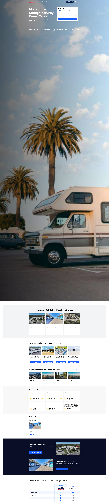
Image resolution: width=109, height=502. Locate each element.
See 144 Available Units (61, 362)
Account (77, 1)
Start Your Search (33, 332)
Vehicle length (62, 14)
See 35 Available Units (35, 362)
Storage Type (61, 10)
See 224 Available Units (74, 362)
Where (70, 10)
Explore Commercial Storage (35, 452)
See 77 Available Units (48, 362)
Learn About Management (61, 469)
